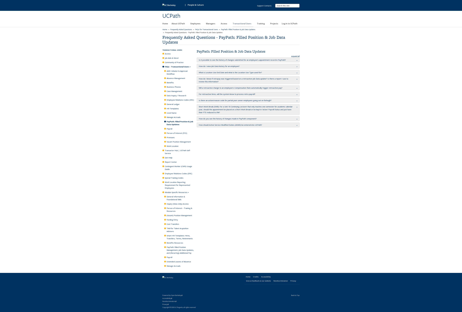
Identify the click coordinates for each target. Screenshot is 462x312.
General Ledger (173, 104)
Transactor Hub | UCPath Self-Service (177, 151)
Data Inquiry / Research (176, 95)
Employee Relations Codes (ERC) (180, 100)
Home (165, 23)
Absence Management (176, 78)
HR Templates (173, 108)
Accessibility (266, 277)
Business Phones (174, 87)
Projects (274, 23)
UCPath (171, 16)
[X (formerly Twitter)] (169, 281)
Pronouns (171, 137)
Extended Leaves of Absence (179, 261)
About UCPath (178, 23)
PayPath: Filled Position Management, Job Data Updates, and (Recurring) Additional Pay (180, 250)
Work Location (172, 146)
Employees (195, 23)
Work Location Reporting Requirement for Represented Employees (177, 185)
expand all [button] (295, 56)
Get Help (168, 157)
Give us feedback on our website (258, 281)
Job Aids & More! (172, 58)
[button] (242, 60)
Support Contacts (264, 5)
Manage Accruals (173, 117)
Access (224, 23)
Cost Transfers (173, 224)
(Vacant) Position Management (179, 215)
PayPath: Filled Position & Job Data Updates (238, 29)
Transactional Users (242, 23)
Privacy (293, 281)
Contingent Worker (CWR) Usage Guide (178, 167)
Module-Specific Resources (176, 192)
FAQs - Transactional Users (177, 66)
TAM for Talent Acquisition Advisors (177, 229)
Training (261, 23)
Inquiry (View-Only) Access (178, 204)
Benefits (170, 82)
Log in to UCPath (289, 23)
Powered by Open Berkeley (172, 295)
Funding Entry (172, 220)
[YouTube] (179, 281)
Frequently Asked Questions (181, 29)
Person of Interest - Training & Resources (179, 209)
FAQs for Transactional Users (206, 29)
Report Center (171, 162)
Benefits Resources (175, 243)
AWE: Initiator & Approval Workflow (177, 72)
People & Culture (196, 5)
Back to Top (295, 295)
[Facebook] (165, 281)
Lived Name (171, 113)
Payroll (169, 129)
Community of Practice (174, 62)
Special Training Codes (174, 178)
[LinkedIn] (174, 281)
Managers (211, 23)
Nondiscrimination (280, 281)
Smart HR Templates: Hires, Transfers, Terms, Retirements (180, 237)
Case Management (174, 91)
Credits (256, 277)
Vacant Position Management (179, 142)
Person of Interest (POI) (177, 133)
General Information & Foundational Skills (176, 198)
